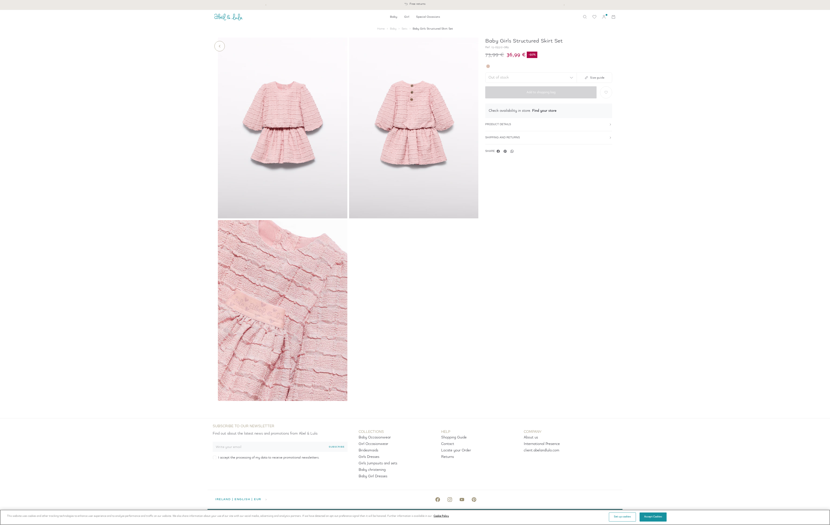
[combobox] (530, 78)
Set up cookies (622, 517)
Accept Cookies (653, 517)
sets (404, 29)
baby (393, 29)
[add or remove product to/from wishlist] (606, 92)
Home (381, 29)
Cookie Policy (441, 516)
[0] (594, 17)
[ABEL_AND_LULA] (228, 16)
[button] (548, 111)
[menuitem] (393, 17)
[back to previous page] (219, 46)
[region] (415, 517)
